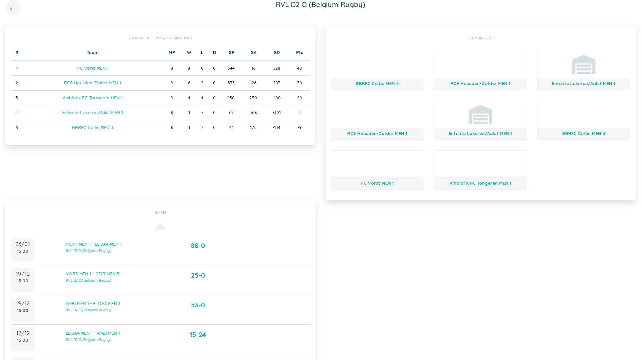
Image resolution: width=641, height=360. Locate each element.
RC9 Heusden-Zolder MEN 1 (92, 82)
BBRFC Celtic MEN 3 (92, 127)
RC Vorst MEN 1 (93, 68)
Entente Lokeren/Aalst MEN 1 (92, 112)
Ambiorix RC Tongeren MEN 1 (93, 97)
